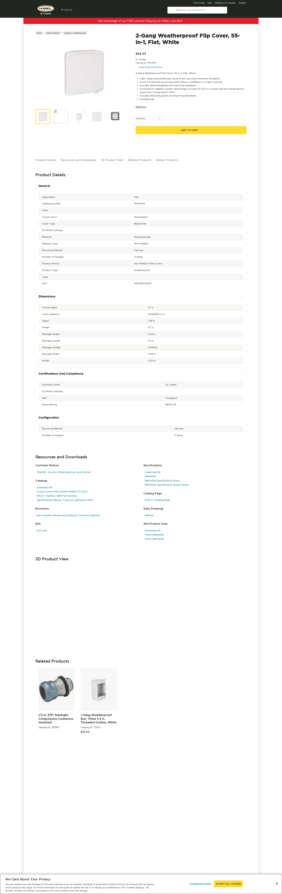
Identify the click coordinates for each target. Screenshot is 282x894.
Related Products (139, 160)
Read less (141, 106)
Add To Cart (189, 130)
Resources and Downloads (78, 160)
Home (39, 33)
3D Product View (112, 160)
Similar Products (167, 160)
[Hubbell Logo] (45, 11)
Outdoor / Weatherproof (75, 33)
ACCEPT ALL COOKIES (228, 884)
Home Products (53, 33)
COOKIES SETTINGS (200, 884)
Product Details (45, 160)
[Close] (276, 883)
